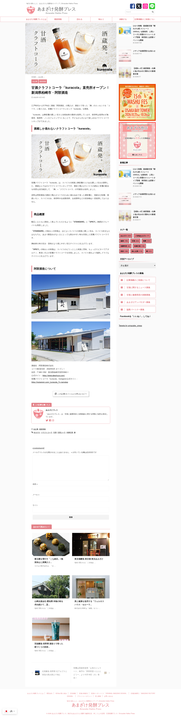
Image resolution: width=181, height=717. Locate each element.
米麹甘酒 (69, 432)
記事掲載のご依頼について (145, 20)
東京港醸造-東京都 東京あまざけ (88, 559)
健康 (124, 241)
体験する (123, 19)
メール (36, 494)
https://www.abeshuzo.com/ (53, 375)
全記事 (35, 429)
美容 (124, 251)
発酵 (146, 241)
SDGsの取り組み (61, 693)
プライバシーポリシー (84, 696)
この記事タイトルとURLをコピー (72, 393)
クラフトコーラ (46, 432)
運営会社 (49, 693)
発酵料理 (125, 246)
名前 (35, 484)
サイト (35, 505)
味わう (101, 19)
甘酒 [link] (50, 108)
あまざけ (37, 432)
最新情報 (58, 19)
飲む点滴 (137, 251)
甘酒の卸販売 (83, 693)
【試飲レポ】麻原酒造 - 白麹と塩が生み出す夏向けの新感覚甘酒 (144, 71)
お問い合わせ (108, 696)
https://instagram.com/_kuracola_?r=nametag (49, 382)
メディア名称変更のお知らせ (144, 51)
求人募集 (98, 696)
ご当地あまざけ (142, 235)
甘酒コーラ (62, 432)
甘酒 (55, 432)
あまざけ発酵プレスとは (36, 19)
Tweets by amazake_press (130, 325)
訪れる (79, 19)
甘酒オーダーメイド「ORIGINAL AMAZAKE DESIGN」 (109, 693)
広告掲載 (73, 693)
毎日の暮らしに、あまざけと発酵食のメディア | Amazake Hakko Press (90, 701)
